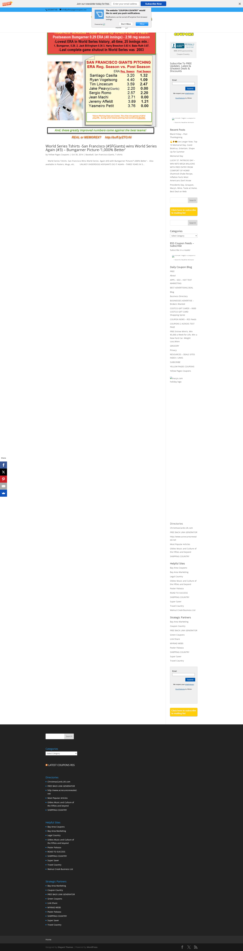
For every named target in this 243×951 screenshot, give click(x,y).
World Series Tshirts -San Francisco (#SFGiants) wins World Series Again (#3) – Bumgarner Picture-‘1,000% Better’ (101, 148)
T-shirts (118, 154)
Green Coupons (177, 634)
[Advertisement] (181, 431)
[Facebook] (3, 465)
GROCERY (174, 345)
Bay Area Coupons (178, 567)
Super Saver (175, 601)
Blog (172, 292)
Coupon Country (177, 626)
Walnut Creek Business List (182, 610)
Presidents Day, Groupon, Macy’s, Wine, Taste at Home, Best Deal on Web (183, 188)
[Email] (3, 486)
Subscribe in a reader (180, 250)
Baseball (90, 154)
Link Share (175, 639)
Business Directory (179, 296)
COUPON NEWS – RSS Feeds (183, 319)
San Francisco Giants (104, 154)
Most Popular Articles (180, 544)
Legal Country (176, 576)
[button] (121, 3)
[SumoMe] (3, 493)
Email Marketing (180, 98)
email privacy (189, 93)
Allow (142, 24)
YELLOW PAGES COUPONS (182, 366)
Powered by (99, 24)
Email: (174, 80)
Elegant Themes (65, 947)
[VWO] (106, 24)
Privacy (173, 350)
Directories (176, 523)
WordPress (92, 947)
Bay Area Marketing (179, 572)
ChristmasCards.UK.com (181, 528)
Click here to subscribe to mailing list (183, 211)
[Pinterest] (3, 479)
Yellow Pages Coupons (58, 154)
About (173, 275)
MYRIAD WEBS (176, 643)
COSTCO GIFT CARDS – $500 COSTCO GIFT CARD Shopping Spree (183, 311)
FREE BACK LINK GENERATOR (183, 532)
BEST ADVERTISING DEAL (181, 287)
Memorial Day (176, 156)
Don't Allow (126, 24)
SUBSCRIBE (175, 362)
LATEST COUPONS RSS (61, 765)
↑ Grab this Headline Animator (184, 122)
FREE (172, 271)
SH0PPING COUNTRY (179, 556)
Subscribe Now (153, 3)
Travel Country (177, 606)
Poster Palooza (177, 588)
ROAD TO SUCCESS (179, 592)
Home (118, 28)
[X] (3, 472)
